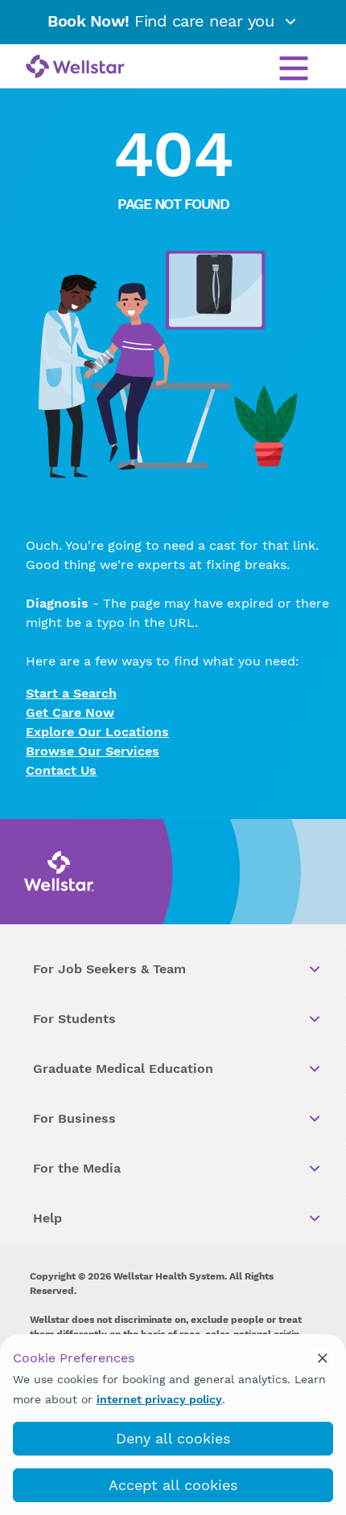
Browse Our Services (92, 751)
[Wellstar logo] (75, 67)
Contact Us (61, 770)
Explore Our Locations (97, 731)
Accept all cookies (173, 1484)
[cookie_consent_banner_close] (322, 1357)
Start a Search (71, 693)
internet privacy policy (159, 1399)
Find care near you (163, 21)
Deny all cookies (173, 1438)
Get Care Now (70, 712)
